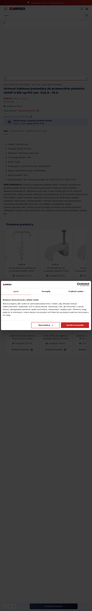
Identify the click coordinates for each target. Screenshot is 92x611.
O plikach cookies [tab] (76, 291)
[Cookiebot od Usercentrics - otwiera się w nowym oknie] (78, 284)
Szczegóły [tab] (46, 291)
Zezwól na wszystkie (75, 325)
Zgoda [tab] (16, 291)
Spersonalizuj (44, 325)
